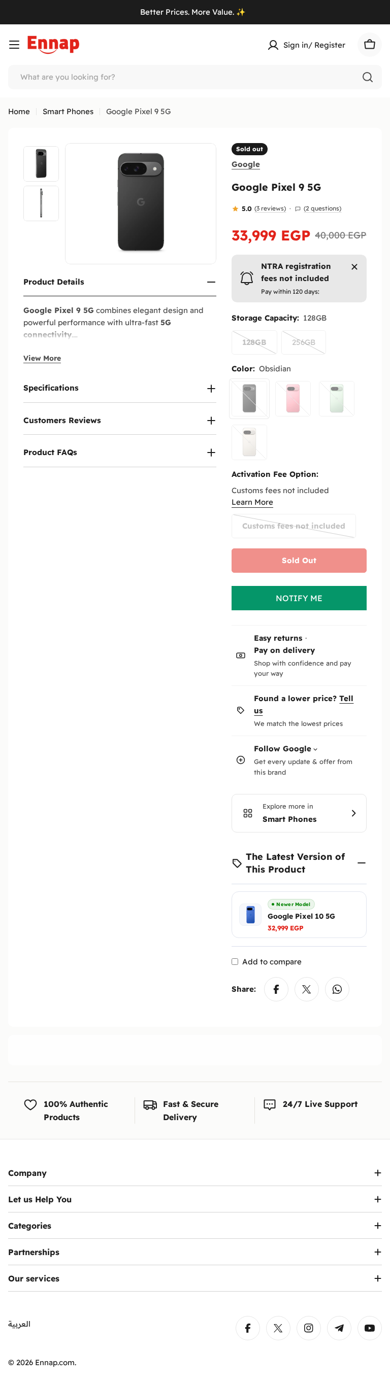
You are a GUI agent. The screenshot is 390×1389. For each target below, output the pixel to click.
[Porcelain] (249, 442)
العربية (19, 1324)
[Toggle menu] (14, 45)
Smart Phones (68, 111)
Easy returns (278, 638)
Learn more (252, 502)
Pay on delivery (284, 650)
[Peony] (293, 398)
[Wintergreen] (336, 398)
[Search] (368, 77)
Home (19, 111)
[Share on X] (307, 989)
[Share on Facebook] (276, 989)
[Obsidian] (249, 398)
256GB (309, 346)
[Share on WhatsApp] (337, 989)
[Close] (354, 266)
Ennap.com (55, 1362)
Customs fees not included (293, 529)
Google (246, 164)
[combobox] (195, 77)
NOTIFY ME (299, 598)
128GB (259, 346)
